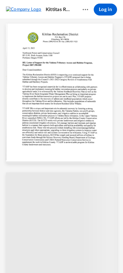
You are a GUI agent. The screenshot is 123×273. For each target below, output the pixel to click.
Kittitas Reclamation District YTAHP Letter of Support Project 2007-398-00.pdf (58, 9)
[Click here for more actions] (85, 10)
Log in (105, 9)
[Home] (23, 9)
